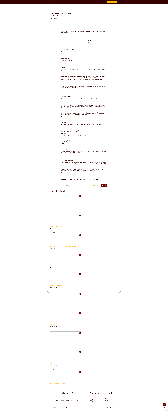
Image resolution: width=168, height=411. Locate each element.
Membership (91, 399)
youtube (76, 400)
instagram (63, 400)
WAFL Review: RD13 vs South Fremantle (57, 265)
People (106, 398)
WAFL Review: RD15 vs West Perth (56, 226)
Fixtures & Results (92, 396)
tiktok (72, 400)
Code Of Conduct (53, 324)
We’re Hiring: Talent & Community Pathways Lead (59, 383)
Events (106, 396)
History (106, 397)
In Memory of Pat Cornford (55, 207)
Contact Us (106, 399)
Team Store (69, 1)
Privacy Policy (116, 408)
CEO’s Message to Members (55, 363)
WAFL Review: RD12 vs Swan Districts (57, 285)
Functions (84, 1)
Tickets (91, 398)
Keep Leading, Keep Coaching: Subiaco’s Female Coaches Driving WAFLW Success (65, 246)
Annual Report (107, 400)
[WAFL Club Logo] (52, 2)
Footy (63, 1)
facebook (57, 400)
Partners (78, 1)
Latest (59, 1)
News (91, 397)
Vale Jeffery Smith (53, 305)
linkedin (68, 400)
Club (73, 1)
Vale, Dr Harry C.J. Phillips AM (55, 344)
